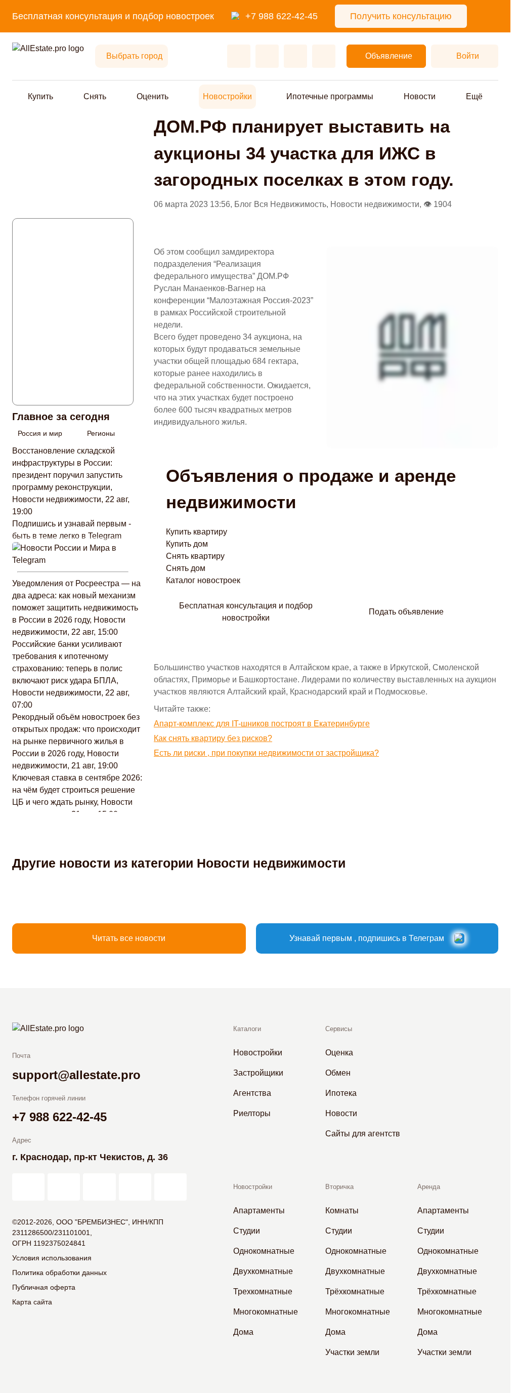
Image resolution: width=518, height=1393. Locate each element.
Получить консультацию (401, 16)
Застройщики (258, 1073)
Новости (420, 96)
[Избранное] (238, 56)
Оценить (152, 96)
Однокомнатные (263, 1251)
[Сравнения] (267, 56)
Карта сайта (32, 1302)
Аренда (428, 1187)
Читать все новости (128, 938)
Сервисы (338, 1029)
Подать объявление (406, 611)
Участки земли (352, 1352)
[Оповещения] (323, 56)
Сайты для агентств (362, 1133)
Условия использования (52, 1258)
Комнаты (342, 1210)
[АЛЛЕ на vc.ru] (28, 1187)
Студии (246, 1230)
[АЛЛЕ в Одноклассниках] (135, 1187)
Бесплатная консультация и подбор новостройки (246, 611)
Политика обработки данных (59, 1272)
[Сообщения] (295, 56)
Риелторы (252, 1113)
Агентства (252, 1093)
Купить (40, 96)
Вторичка (339, 1187)
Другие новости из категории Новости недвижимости (179, 863)
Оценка (339, 1052)
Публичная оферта (43, 1287)
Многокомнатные (265, 1311)
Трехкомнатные (262, 1291)
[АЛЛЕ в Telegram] (170, 1187)
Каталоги (247, 1029)
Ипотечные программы (329, 96)
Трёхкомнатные (354, 1291)
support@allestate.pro (76, 1075)
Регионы (101, 433)
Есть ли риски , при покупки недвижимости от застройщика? (266, 753)
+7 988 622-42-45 (281, 16)
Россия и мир (40, 433)
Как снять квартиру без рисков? (213, 738)
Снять (94, 96)
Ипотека (341, 1093)
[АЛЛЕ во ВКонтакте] (99, 1187)
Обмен (338, 1073)
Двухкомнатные (263, 1271)
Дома (243, 1332)
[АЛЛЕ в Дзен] (64, 1187)
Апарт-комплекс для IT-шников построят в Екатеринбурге (262, 723)
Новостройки (227, 96)
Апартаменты (259, 1210)
